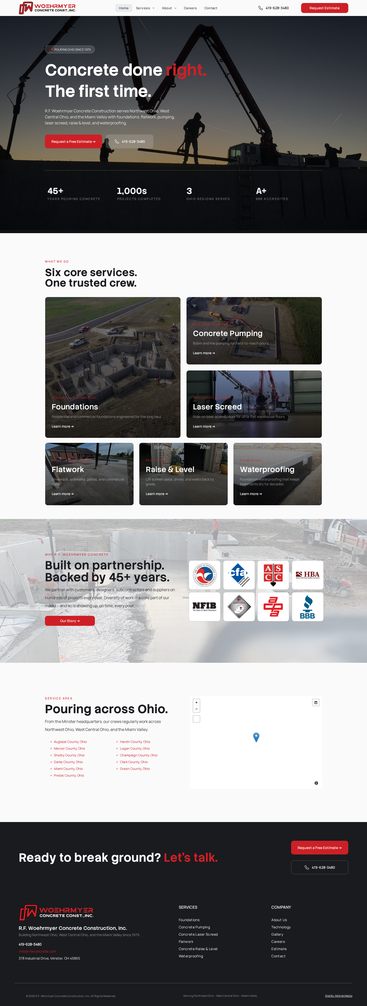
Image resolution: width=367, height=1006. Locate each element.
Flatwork (68, 469)
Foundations (75, 407)
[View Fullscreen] (196, 719)
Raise (156, 469)
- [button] (196, 709)
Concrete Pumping (228, 333)
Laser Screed (217, 407)
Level (184, 469)
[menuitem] (123, 8)
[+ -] (256, 742)
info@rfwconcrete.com (37, 951)
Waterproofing (267, 469)
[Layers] (316, 702)
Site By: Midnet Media (338, 996)
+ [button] (196, 702)
